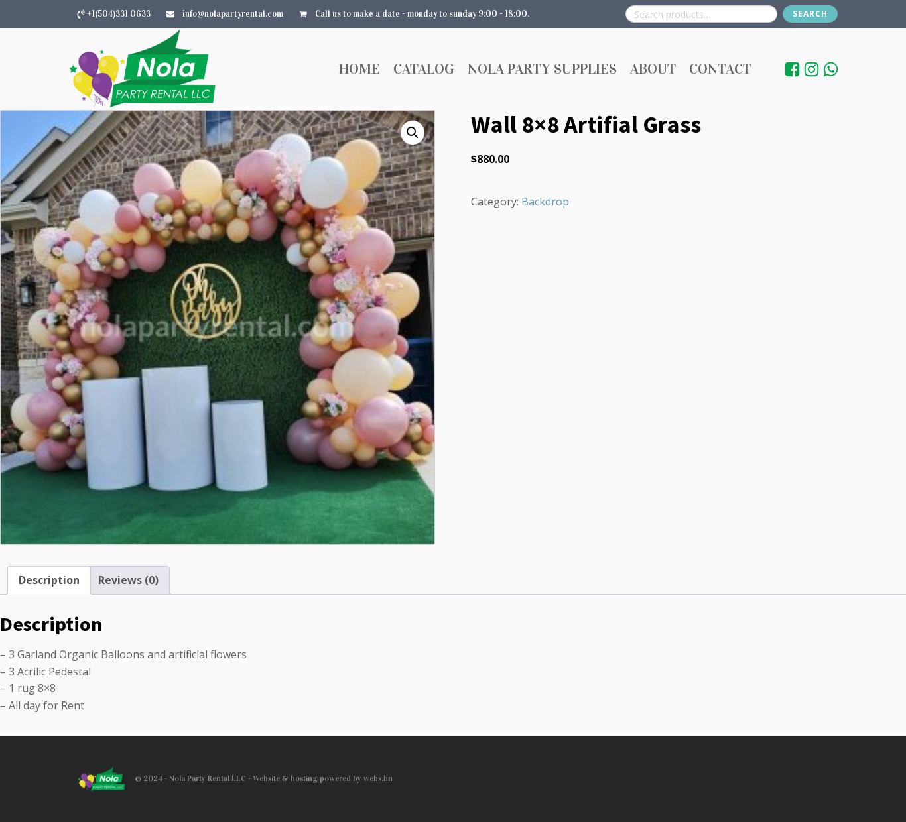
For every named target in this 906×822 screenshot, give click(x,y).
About (653, 69)
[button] (412, 133)
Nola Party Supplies (542, 69)
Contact (720, 69)
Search (810, 13)
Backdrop (545, 201)
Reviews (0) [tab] (128, 580)
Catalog (423, 69)
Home (359, 69)
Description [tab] (49, 580)
